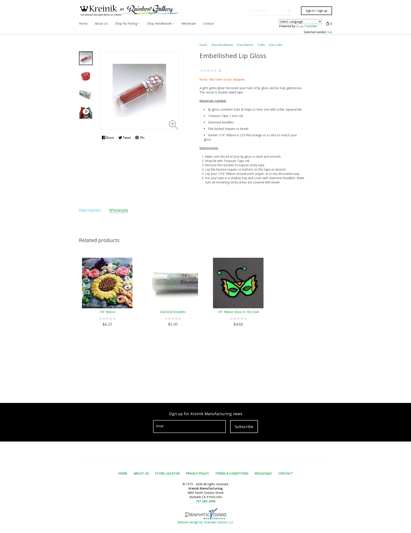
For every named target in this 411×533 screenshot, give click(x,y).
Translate (310, 26)
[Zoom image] (173, 125)
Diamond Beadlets (173, 312)
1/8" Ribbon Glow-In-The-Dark (238, 312)
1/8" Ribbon (107, 312)
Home (203, 45)
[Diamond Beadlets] (85, 94)
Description (90, 210)
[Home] (130, 10)
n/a (330, 32)
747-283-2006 (205, 501)
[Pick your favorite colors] (85, 112)
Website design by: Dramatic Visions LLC (205, 522)
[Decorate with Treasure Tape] (85, 58)
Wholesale (118, 210)
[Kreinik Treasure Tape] (85, 76)
